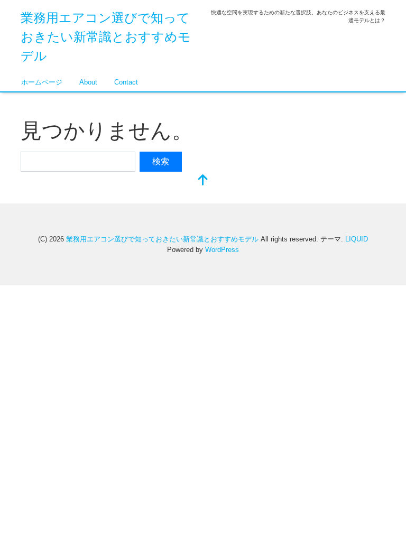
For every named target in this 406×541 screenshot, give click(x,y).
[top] (203, 181)
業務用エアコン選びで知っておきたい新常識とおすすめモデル (106, 37)
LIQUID (356, 239)
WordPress (222, 250)
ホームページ (41, 82)
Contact (126, 82)
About (88, 82)
